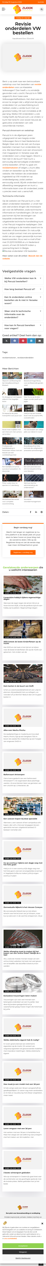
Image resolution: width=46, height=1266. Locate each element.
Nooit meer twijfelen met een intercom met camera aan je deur (12, 432)
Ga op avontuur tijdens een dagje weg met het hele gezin (23, 864)
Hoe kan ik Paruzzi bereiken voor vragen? (23, 327)
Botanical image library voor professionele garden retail (33, 383)
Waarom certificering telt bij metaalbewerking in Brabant (11, 383)
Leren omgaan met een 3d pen (18, 1128)
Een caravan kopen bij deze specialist (20, 819)
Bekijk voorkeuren (23, 1258)
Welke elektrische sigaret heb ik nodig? (21, 1040)
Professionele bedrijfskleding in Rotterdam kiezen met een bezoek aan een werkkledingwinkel (12, 450)
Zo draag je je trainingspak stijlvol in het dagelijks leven (12, 399)
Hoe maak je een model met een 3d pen (22, 1084)
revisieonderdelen (25, 358)
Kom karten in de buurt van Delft (19, 686)
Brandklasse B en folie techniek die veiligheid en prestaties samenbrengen (33, 448)
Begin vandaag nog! (23, 527)
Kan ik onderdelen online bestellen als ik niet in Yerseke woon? (23, 300)
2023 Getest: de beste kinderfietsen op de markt (22, 643)
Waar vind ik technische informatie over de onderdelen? (23, 314)
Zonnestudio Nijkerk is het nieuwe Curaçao (23, 907)
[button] (42, 1223)
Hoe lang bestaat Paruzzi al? (23, 289)
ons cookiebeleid (10, 1238)
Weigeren (23, 1252)
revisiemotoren (10, 168)
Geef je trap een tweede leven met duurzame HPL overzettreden (33, 415)
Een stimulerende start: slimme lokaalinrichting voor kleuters (32, 469)
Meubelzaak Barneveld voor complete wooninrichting (10, 501)
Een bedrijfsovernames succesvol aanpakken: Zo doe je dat (11, 469)
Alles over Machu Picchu (14, 730)
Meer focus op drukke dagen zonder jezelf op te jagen (33, 399)
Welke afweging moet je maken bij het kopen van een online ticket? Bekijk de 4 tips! (22, 953)
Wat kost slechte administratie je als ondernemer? (31, 485)
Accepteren (23, 1246)
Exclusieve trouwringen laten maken (20, 996)
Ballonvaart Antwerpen (14, 774)
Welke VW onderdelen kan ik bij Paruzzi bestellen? (23, 280)
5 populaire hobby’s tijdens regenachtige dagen (22, 598)
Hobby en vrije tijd (23, 18)
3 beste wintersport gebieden (17, 1173)
